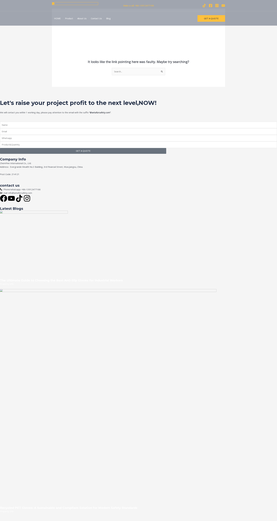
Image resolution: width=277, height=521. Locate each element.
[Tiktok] (204, 5)
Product (69, 18)
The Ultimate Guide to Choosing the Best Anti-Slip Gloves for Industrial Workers (61, 280)
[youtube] (223, 5)
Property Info (7, 283)
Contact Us (96, 18)
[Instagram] (217, 5)
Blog (108, 18)
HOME (57, 18)
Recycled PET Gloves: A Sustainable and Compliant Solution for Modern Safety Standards (68, 508)
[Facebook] (210, 5)
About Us (82, 18)
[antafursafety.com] (75, 5)
